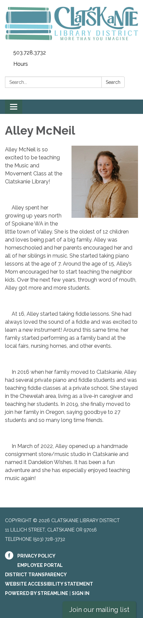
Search (113, 82)
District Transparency (36, 574)
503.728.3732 (29, 52)
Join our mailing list (99, 610)
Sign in (80, 593)
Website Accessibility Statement (49, 584)
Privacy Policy (36, 556)
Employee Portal (40, 565)
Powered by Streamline (36, 593)
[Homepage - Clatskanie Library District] (71, 23)
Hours (20, 64)
